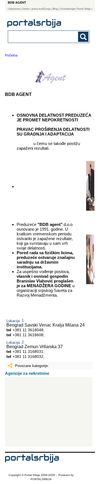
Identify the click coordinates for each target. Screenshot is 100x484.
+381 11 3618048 (27, 330)
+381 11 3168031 (27, 351)
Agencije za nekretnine (27, 373)
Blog (55, 8)
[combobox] (41, 36)
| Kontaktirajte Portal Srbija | (76, 8)
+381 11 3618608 (27, 335)
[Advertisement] (48, 411)
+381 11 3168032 (27, 356)
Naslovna (14, 8)
